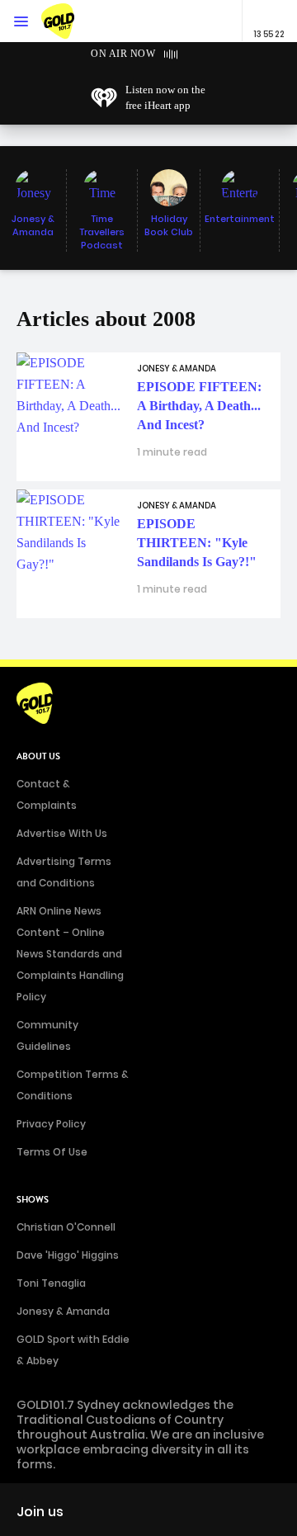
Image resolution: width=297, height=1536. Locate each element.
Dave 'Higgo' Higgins (67, 1255)
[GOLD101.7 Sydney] (74, 21)
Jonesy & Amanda (63, 1311)
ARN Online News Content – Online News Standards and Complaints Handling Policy (70, 954)
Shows (32, 1200)
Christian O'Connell (66, 1227)
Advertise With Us (61, 833)
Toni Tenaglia (51, 1283)
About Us (38, 756)
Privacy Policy (51, 1124)
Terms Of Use (51, 1152)
